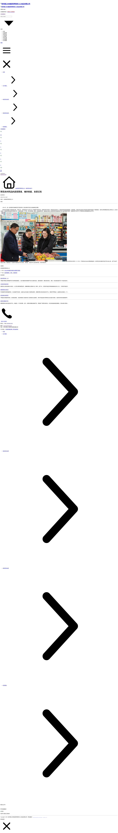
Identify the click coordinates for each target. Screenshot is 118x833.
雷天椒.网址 (15, 329)
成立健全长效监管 (4, 295)
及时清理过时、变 (4, 278)
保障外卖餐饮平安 (4, 301)
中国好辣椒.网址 (9, 329)
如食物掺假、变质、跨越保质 (10, 272)
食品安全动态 (29, 188)
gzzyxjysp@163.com (7, 325)
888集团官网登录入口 (20, 188)
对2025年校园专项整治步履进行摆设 (12, 270)
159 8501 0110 (10, 323)
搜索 (1, 42)
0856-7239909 (4, 321)
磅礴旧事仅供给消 (4, 289)
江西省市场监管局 (4, 284)
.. (0, 134)
